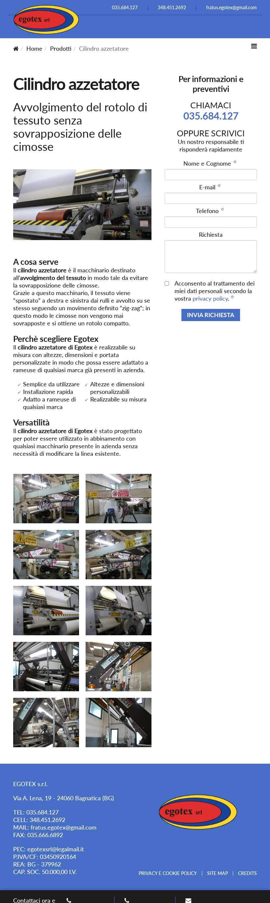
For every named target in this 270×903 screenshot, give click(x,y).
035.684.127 (210, 116)
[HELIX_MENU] (254, 45)
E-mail (208, 187)
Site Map (217, 873)
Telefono (208, 210)
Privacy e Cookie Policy (168, 873)
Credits (247, 873)
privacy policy (210, 298)
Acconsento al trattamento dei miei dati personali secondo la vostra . (215, 291)
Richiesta (211, 234)
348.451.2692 (47, 819)
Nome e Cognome (208, 163)
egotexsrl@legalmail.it (55, 849)
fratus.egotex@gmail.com (63, 827)
